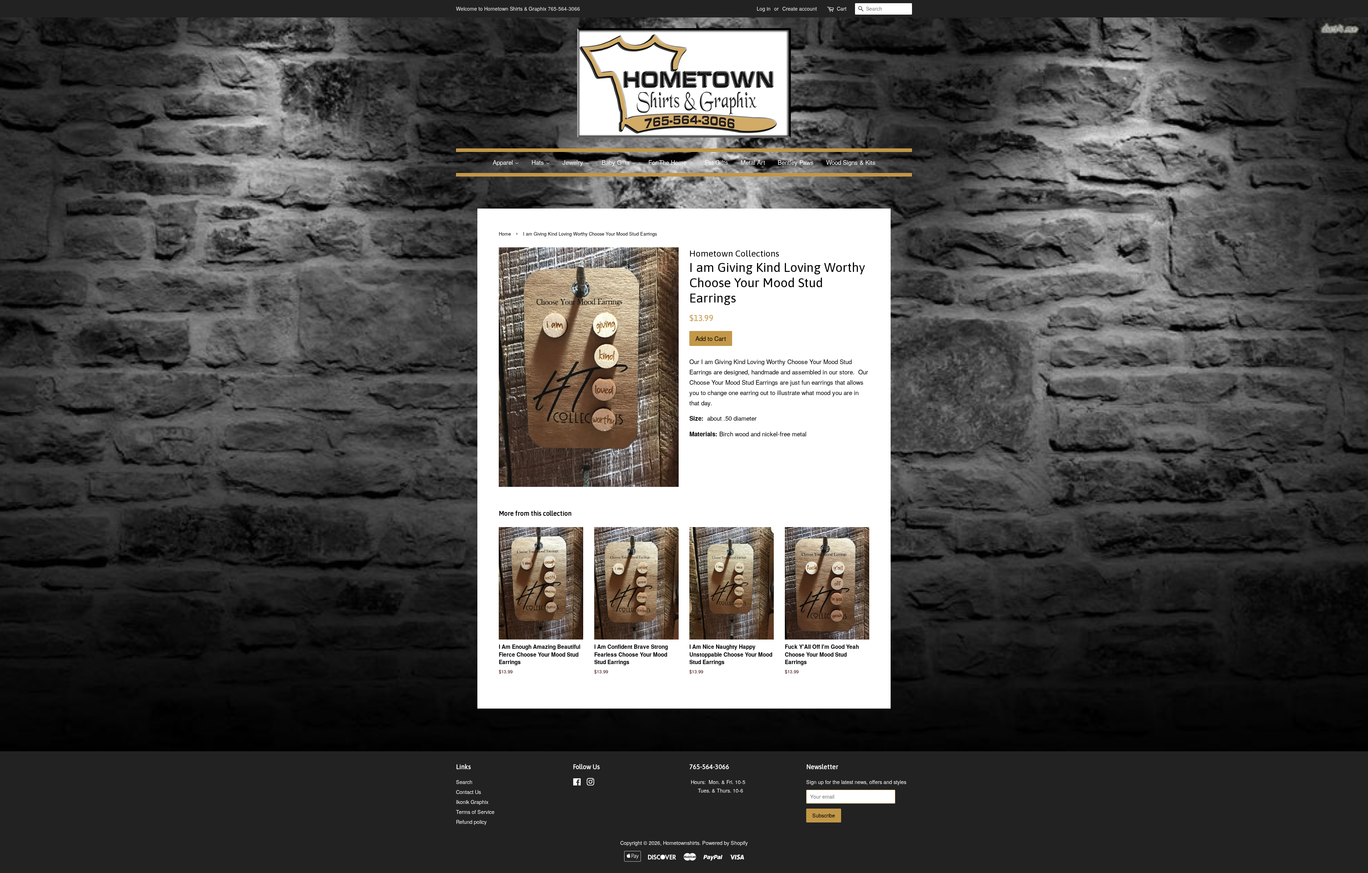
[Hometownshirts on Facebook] (577, 783)
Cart (841, 8)
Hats (539, 162)
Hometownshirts (681, 842)
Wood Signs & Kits (851, 162)
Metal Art (753, 162)
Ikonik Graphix (472, 801)
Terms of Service (475, 811)
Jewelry (574, 162)
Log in (764, 8)
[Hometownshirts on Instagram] (590, 783)
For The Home (668, 162)
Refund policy (471, 821)
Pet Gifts (716, 162)
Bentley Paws (796, 162)
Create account (799, 8)
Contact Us (468, 791)
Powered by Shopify (725, 842)
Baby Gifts (617, 162)
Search (464, 781)
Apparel (504, 162)
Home (505, 233)
